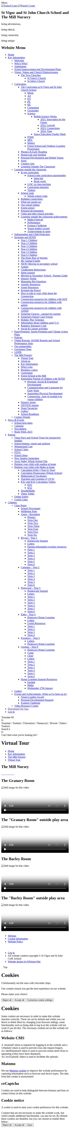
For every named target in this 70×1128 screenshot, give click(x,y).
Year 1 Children (29, 240)
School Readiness (30, 414)
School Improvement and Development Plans (37, 69)
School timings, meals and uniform (32, 443)
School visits (27, 193)
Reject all (7, 1000)
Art (29, 95)
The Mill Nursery (23, 355)
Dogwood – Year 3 (30, 588)
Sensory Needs (28, 278)
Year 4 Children (29, 249)
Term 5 (31, 561)
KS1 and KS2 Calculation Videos (38, 482)
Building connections (32, 199)
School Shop (21, 455)
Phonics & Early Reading (34, 151)
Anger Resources (30, 287)
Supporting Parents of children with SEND (43, 378)
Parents (11, 434)
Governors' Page (22, 349)
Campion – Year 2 (30, 567)
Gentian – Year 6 (29, 647)
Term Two (32, 523)
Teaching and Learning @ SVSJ (37, 479)
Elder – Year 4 (28, 614)
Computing (33, 107)
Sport (23, 160)
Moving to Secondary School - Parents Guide (44, 275)
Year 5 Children (29, 252)
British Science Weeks (45, 116)
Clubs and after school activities (37, 213)
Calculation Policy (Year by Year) (38, 470)
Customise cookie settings (39, 1000)
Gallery (24, 411)
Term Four (32, 529)
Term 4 (31, 558)
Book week (40, 181)
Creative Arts (27, 163)
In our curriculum (30, 172)
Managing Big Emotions (33, 281)
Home (11, 54)
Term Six (32, 535)
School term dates (23, 423)
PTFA (17, 452)
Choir (30, 655)
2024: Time (46, 131)
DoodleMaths (28, 490)
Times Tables (27, 493)
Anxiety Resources (30, 284)
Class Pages (20, 505)
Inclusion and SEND (25, 237)
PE (28, 101)
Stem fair (38, 178)
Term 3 (31, 555)
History (31, 143)
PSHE (30, 137)
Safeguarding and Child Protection (32, 234)
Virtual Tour (27, 358)
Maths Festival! (35, 219)
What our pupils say (31, 202)
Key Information (16, 57)
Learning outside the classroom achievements (44, 216)
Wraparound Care (23, 446)
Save (29, 1125)
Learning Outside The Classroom (38, 166)
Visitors (31, 190)
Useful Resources (36, 623)
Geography (33, 110)
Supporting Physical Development (45, 393)
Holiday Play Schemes (32, 319)
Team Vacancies (29, 408)
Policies (18, 337)
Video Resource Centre (26, 705)
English (31, 682)
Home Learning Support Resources (39, 679)
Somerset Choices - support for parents (41, 314)
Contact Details (22, 417)
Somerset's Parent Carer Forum (37, 316)
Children (12, 502)
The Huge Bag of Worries (34, 258)
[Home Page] (18, 5)
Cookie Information (18, 938)
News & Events (16, 420)
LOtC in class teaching (39, 184)
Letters (30, 543)
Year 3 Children (29, 246)
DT (29, 98)
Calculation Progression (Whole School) (41, 473)
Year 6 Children (29, 255)
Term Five (32, 532)
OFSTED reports (30, 405)
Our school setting (30, 204)
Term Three (33, 526)
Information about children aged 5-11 (40, 322)
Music (30, 93)
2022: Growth (47, 125)
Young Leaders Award (32, 697)
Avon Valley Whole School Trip (30, 461)
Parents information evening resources (46, 546)
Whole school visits (37, 196)
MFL (30, 140)
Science (31, 113)
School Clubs (21, 449)
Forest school (28, 207)
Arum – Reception (30, 514)
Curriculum (20, 84)
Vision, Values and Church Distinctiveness (36, 72)
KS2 (29, 487)
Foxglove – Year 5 (30, 638)
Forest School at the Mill (33, 375)
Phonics (31, 517)
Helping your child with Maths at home (34, 467)
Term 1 (31, 549)
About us (25, 361)
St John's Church (36, 81)
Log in (11, 711)
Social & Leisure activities (34, 328)
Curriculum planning (38, 187)
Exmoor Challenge (37, 225)
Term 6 (31, 564)
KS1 (29, 484)
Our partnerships (22, 346)
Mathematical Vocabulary (34, 476)
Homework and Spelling (33, 154)
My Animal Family (30, 260)
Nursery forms (28, 402)
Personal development (32, 210)
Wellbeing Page (29, 511)
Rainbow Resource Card (33, 325)
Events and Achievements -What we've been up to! (40, 694)
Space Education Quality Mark (50, 134)
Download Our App (18, 708)
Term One (32, 520)
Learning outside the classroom (30, 169)
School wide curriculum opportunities (46, 175)
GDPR (17, 352)
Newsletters (20, 428)
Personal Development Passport (37, 700)
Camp (30, 652)
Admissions (20, 66)
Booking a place (29, 370)
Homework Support (37, 540)
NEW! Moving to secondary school (39, 263)
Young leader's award (38, 228)
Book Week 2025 (23, 431)
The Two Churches (31, 75)
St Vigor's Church (36, 78)
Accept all (19, 1000)
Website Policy (15, 941)
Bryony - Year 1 (29, 537)
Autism (24, 266)
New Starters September (26, 458)
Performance (33, 222)
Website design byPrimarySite (24, 961)
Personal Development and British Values (42, 157)
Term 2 (31, 552)
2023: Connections (50, 128)
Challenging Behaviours (33, 269)
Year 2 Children (29, 243)
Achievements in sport (38, 231)
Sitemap (12, 935)
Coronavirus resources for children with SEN (44, 299)
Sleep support (28, 272)
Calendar (19, 426)
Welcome (19, 60)
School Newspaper (30, 508)
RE (29, 104)
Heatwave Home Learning (41, 617)
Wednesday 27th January (40, 688)
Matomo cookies (18, 1070)
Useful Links (21, 499)
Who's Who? (21, 63)
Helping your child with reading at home (35, 464)
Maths (30, 685)
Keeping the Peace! (31, 290)
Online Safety (21, 496)
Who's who (27, 367)
